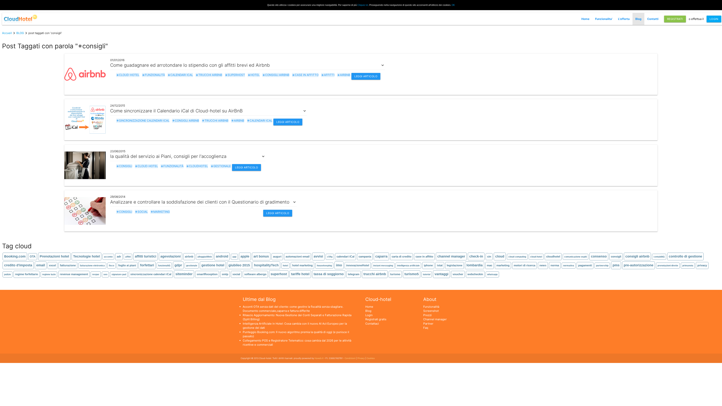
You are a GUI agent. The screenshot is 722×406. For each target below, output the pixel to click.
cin (489, 256)
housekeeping (324, 265)
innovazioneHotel (357, 265)
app (234, 256)
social (141, 212)
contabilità (659, 256)
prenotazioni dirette (668, 265)
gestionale (221, 166)
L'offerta (624, 19)
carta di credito (401, 256)
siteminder (184, 274)
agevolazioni (170, 256)
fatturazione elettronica (92, 265)
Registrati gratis (375, 319)
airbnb (343, 75)
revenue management (74, 274)
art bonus (261, 256)
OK (453, 5)
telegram (353, 274)
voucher (458, 274)
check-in (476, 256)
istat (440, 265)
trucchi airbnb (209, 75)
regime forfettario (26, 274)
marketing (160, 212)
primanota (687, 265)
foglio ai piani (127, 265)
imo (339, 265)
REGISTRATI (675, 18)
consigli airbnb (275, 75)
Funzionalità (431, 306)
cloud (499, 256)
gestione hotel (212, 265)
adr (119, 256)
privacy (702, 265)
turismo (395, 274)
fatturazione (68, 265)
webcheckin (475, 274)
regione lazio (49, 274)
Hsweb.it (319, 358)
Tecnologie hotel (86, 256)
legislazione (454, 265)
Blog (638, 19)
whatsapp (492, 274)
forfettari (147, 265)
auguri (277, 256)
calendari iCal (180, 75)
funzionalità (153, 75)
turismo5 (411, 274)
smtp (225, 274)
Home (585, 19)
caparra (381, 256)
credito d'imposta (18, 265)
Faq (425, 327)
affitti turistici (145, 256)
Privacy (361, 358)
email (40, 265)
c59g (329, 256)
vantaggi (441, 274)
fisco (111, 265)
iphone (428, 265)
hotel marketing (302, 265)
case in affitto (305, 75)
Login (369, 315)
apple (244, 256)
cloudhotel (197, 166)
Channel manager (435, 319)
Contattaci (372, 323)
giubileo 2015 (239, 265)
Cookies (370, 358)
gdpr (178, 265)
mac (489, 265)
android (222, 256)
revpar (95, 274)
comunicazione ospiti (575, 256)
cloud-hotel (127, 75)
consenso (599, 256)
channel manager (451, 256)
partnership (602, 265)
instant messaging (383, 265)
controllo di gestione (685, 256)
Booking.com (15, 256)
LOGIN (714, 18)
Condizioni (350, 358)
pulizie (7, 274)
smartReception (207, 274)
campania (365, 256)
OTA (33, 256)
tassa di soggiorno (329, 274)
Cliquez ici (362, 5)
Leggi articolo (365, 76)
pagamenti (585, 265)
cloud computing (517, 256)
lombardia (474, 265)
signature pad (118, 274)
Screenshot (431, 311)
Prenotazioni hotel (54, 256)
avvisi (318, 256)
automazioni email (297, 256)
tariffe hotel (300, 274)
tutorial (426, 274)
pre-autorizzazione (638, 265)
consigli (124, 166)
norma (555, 265)
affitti (327, 75)
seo (105, 274)
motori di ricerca (524, 265)
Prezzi (427, 315)
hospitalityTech (266, 265)
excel (52, 265)
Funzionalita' (603, 19)
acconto (108, 256)
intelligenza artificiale (408, 265)
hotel (254, 75)
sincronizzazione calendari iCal (142, 120)
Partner (428, 323)
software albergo (255, 274)
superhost (235, 75)
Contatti (652, 19)
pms (616, 265)
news (542, 265)
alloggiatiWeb (204, 256)
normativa (568, 265)
